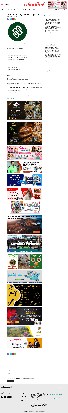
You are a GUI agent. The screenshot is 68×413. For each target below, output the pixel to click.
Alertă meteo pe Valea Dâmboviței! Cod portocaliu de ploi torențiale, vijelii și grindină (52, 48)
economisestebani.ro (61, 395)
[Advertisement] (24, 45)
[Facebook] (8, 19)
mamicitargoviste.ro (58, 394)
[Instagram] (5, 397)
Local (32, 397)
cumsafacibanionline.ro (54, 398)
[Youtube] (10, 397)
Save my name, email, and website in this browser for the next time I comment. (21, 378)
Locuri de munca (12, 12)
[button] (7, 4)
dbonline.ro (11, 16)
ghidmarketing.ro (58, 397)
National (32, 407)
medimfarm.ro (12, 98)
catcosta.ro (52, 397)
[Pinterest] (13, 19)
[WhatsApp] (15, 19)
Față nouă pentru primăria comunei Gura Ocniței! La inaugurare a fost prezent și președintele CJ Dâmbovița (52, 51)
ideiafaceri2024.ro (53, 395)
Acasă (8, 12)
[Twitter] (11, 19)
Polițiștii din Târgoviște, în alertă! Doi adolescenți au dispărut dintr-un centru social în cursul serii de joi (52, 23)
